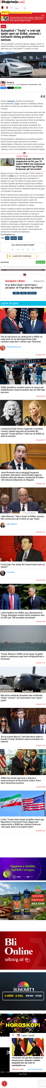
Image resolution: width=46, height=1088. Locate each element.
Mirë (16, 293)
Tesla (16, 104)
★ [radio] (12, 249)
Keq (23, 293)
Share (4, 88)
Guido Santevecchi (13, 347)
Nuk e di (31, 293)
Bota (3, 27)
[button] (4, 1083)
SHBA (11, 176)
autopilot (11, 101)
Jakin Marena (11, 524)
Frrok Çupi (10, 572)
